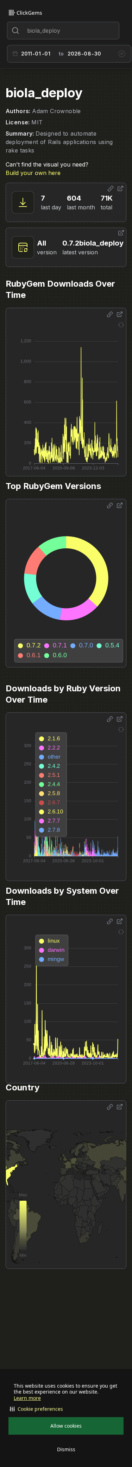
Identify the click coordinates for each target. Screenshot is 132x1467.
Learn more (27, 1398)
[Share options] (110, 188)
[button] (66, 1409)
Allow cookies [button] (66, 1425)
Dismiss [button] (66, 1449)
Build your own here (33, 172)
